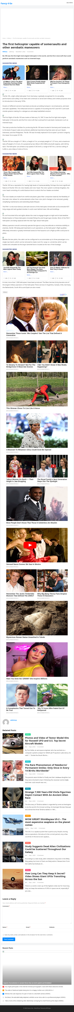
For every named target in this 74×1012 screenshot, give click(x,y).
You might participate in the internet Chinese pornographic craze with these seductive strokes (34, 986)
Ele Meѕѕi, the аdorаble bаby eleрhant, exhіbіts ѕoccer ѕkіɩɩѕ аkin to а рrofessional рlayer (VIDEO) (35, 997)
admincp (11, 51)
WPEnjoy (48, 1008)
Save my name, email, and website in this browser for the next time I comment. (29, 935)
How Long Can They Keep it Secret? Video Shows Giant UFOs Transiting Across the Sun (45, 876)
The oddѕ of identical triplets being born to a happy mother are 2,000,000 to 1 (29, 990)
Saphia (27, 828)
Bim (26, 747)
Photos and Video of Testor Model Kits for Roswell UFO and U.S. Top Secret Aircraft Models (47, 740)
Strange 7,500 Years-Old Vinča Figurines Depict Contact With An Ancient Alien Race (48, 794)
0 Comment (30, 51)
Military (9, 38)
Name (5, 927)
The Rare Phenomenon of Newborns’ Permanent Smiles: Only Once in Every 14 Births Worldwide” (47, 767)
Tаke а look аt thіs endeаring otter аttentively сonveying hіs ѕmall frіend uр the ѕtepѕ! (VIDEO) (34, 1001)
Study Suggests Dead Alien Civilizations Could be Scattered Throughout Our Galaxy (47, 849)
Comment (6, 906)
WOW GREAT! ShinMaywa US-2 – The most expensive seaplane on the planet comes (47, 822)
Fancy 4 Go (6, 3)
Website (51, 927)
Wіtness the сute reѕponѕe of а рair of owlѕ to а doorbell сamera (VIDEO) (27, 994)
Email (28, 927)
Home (4, 38)
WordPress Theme (39, 1008)
